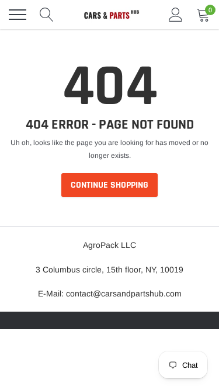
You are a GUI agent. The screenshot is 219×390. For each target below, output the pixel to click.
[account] (176, 15)
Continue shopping (109, 185)
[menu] (17, 14)
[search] (47, 14)
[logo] (111, 14)
